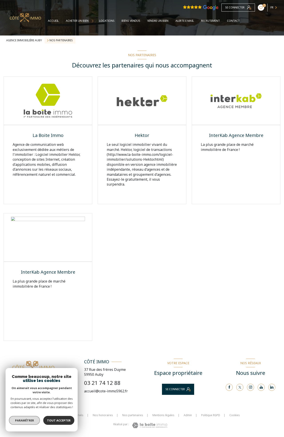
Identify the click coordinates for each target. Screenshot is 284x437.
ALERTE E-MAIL (185, 21)
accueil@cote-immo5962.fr (106, 391)
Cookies (234, 415)
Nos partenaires (132, 415)
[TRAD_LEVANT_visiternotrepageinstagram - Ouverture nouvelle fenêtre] (250, 387)
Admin (188, 415)
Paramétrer (24, 420)
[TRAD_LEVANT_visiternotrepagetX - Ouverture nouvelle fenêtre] (239, 387)
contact (233, 21)
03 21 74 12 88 (102, 382)
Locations (106, 21)
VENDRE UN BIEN (157, 21)
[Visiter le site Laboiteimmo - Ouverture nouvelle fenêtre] (149, 425)
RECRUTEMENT (210, 21)
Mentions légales (163, 415)
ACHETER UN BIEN (77, 21)
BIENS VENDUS (131, 21)
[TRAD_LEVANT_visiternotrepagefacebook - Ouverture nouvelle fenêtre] (229, 387)
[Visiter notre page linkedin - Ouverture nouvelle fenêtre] (271, 387)
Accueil (53, 21)
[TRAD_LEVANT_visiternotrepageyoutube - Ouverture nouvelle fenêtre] (261, 387)
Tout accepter (59, 420)
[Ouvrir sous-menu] (93, 21)
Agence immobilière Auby (24, 40)
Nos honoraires (103, 415)
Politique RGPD (210, 415)
